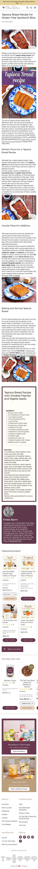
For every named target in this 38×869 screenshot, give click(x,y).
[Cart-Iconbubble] (31, 7)
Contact (4, 818)
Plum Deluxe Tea (21, 850)
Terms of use (3, 858)
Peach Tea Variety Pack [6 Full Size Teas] (27, 622)
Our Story (5, 804)
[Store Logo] (11, 8)
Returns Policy (24, 813)
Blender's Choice (10, 680)
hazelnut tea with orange (26, 355)
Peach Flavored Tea (20, 858)
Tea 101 (4, 838)
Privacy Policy (8, 858)
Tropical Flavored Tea (27, 858)
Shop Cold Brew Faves (19, 789)
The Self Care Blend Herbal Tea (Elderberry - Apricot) (27, 684)
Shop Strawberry (19, 751)
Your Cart (22, 825)
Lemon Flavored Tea (34, 858)
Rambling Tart (15, 541)
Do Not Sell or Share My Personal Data (27, 817)
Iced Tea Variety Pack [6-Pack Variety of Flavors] (9, 573)
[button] (35, 7)
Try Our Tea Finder (8, 841)
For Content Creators (9, 821)
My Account (23, 822)
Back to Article (14, 649)
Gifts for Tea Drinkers (9, 844)
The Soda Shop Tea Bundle (10, 621)
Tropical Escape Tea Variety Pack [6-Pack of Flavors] (28, 573)
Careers (4, 814)
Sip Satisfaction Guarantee (24, 809)
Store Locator (7, 808)
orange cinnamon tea (27, 353)
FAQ (20, 804)
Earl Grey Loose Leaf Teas (14, 859)
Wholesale (5, 811)
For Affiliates (6, 824)
